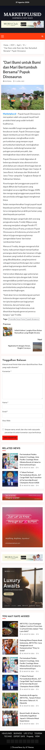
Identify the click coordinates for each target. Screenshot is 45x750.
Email (5, 411)
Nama (5, 402)
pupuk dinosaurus (33, 319)
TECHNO (8, 736)
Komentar (6, 371)
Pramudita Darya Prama (17, 319)
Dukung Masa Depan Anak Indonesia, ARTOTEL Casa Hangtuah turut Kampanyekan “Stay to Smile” (31, 645)
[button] (2, 36)
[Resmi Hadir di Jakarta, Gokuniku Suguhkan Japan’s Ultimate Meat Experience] (10, 718)
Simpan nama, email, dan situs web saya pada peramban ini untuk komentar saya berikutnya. (23, 430)
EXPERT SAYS (19, 736)
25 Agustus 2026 (28, 468)
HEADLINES (7, 733)
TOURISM (38, 733)
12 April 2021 (19, 81)
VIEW (37, 736)
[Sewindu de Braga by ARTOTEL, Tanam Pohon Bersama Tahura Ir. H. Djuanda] (10, 700)
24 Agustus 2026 (28, 486)
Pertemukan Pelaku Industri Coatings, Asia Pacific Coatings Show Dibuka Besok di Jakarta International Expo (30, 459)
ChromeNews (17, 747)
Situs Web (6, 420)
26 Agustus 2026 (28, 634)
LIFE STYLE (28, 733)
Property (30, 736)
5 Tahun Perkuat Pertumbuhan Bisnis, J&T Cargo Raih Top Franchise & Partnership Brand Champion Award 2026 (30, 477)
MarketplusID (22, 14)
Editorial (8, 81)
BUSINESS (18, 733)
